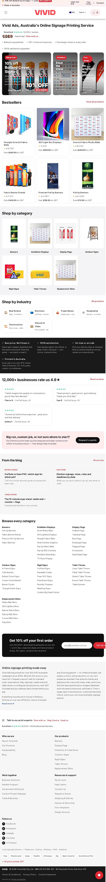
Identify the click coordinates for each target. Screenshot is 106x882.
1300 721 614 (75, 3)
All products (95, 298)
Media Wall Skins (9, 600)
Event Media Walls (44, 528)
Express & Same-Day (64, 803)
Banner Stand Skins (10, 608)
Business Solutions (11, 780)
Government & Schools (13, 789)
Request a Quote (62, 794)
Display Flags (77, 524)
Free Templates (61, 807)
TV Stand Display (44, 556)
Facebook (9, 824)
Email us (64, 720)
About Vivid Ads (10, 741)
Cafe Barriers (8, 570)
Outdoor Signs (9, 562)
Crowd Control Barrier (11, 578)
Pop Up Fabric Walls (45, 544)
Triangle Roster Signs (11, 586)
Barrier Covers (8, 582)
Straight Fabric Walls (46, 536)
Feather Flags (77, 528)
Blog (4, 755)
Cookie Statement (47, 874)
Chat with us (32, 36)
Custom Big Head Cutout (48, 590)
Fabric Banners (8, 540)
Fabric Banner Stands (11, 532)
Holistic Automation (18, 879)
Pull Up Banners (9, 528)
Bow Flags (75, 536)
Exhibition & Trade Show (65, 750)
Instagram (9, 828)
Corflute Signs (43, 566)
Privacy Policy (29, 874)
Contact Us (59, 789)
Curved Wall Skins (10, 616)
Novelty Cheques (44, 582)
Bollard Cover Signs (10, 574)
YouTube (9, 838)
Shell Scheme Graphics (47, 540)
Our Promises (8, 745)
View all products (93, 102)
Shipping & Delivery (63, 798)
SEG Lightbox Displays (46, 532)
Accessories (76, 548)
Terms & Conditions (11, 874)
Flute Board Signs (44, 578)
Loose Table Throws (79, 566)
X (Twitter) (10, 843)
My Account (59, 780)
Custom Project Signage (14, 794)
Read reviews (95, 376)
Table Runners (77, 582)
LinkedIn (8, 833)
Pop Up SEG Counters (46, 548)
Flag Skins (6, 620)
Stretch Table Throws (80, 574)
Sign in (80, 12)
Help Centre (90, 3)
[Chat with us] (97, 875)
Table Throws (77, 562)
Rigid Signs (42, 562)
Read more (7, 701)
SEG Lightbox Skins (10, 604)
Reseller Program (10, 784)
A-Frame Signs (8, 566)
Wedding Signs (43, 586)
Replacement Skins (11, 596)
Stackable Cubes (44, 570)
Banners (6, 524)
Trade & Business (10, 798)
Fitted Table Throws (79, 570)
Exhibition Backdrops (46, 552)
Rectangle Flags (78, 540)
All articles (96, 457)
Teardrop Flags (77, 532)
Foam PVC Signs (44, 574)
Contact (100, 3)
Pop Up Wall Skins (9, 612)
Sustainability (8, 750)
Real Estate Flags (78, 552)
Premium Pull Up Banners (13, 536)
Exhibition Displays (46, 524)
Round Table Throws (80, 578)
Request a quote (86, 437)
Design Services (61, 812)
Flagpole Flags (77, 544)
